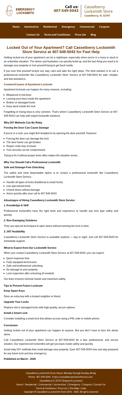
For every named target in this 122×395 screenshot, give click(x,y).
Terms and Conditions (57, 34)
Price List (80, 34)
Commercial (87, 26)
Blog (93, 34)
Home (16, 26)
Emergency (68, 26)
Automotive (31, 26)
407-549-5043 (66, 10)
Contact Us (32, 34)
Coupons (104, 26)
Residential (50, 26)
